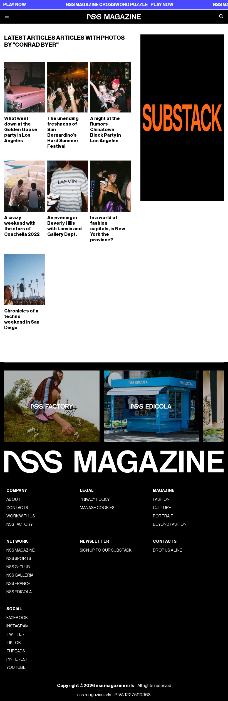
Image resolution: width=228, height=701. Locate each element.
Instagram (17, 626)
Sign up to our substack (106, 550)
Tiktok (13, 643)
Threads (15, 651)
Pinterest (17, 659)
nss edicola (19, 592)
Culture (162, 508)
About (13, 499)
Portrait (163, 516)
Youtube (16, 667)
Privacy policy (95, 499)
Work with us (20, 516)
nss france (18, 584)
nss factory (19, 524)
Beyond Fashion (170, 524)
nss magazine (20, 550)
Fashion (161, 499)
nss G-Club (18, 567)
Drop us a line (167, 550)
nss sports (18, 559)
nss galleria (19, 575)
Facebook (17, 618)
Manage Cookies (97, 508)
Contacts (17, 508)
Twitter (15, 634)
